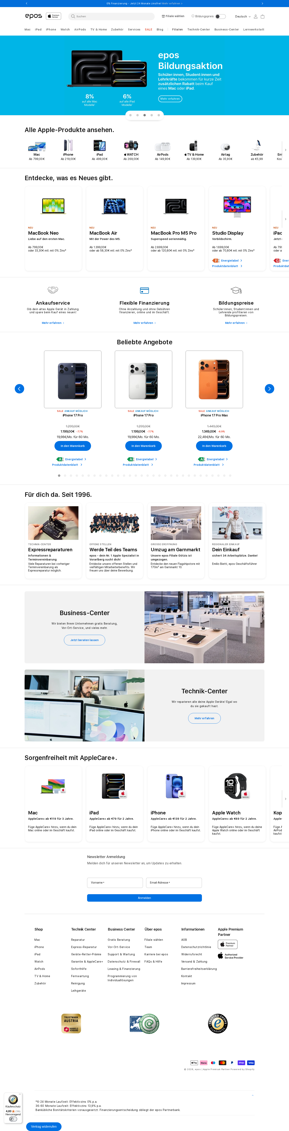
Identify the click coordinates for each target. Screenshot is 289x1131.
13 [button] (130, 476)
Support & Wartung (121, 954)
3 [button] (71, 476)
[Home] (34, 16)
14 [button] (136, 476)
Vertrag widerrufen (44, 1126)
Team (148, 947)
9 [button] (106, 476)
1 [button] (59, 476)
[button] (28, 29)
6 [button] (88, 476)
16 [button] (147, 476)
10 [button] (112, 476)
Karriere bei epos (156, 954)
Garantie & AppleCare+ (87, 961)
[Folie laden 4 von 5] (151, 115)
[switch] (13, 1119)
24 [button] (195, 476)
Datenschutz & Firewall (124, 961)
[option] (37, 150)
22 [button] (183, 476)
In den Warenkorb (73, 445)
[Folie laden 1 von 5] (130, 115)
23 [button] (189, 476)
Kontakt (186, 976)
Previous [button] (27, 4)
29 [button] (224, 476)
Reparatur (78, 939)
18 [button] (159, 476)
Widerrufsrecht (191, 954)
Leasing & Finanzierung (124, 968)
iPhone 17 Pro (73, 415)
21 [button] (177, 476)
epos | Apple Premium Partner (212, 1069)
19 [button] (165, 476)
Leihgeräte (78, 990)
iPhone (39, 947)
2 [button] (65, 476)
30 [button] (230, 476)
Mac (37, 939)
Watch (38, 961)
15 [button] (142, 476)
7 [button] (94, 476)
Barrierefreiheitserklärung (199, 968)
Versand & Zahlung (194, 961)
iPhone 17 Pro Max (214, 415)
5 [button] (83, 476)
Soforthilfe (79, 968)
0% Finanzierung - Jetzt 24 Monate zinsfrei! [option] (144, 3)
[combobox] (111, 16)
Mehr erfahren (170, 98)
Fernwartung (80, 976)
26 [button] (206, 476)
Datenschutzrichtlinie (196, 947)
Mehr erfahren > (172, 3)
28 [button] (218, 476)
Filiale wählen (153, 939)
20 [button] (171, 476)
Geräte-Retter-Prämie (86, 954)
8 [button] (100, 476)
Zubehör (40, 983)
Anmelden (144, 897)
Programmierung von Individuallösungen (122, 978)
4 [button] (77, 476)
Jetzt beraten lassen (84, 640)
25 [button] (200, 476)
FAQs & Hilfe (153, 961)
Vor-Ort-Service (119, 947)
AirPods (39, 968)
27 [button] (212, 476)
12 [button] (124, 476)
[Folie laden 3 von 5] (144, 115)
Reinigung (78, 983)
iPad (37, 954)
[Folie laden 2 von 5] (137, 115)
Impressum (188, 983)
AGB (184, 939)
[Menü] (19, 1095)
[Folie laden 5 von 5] (158, 115)
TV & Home (42, 976)
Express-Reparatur (84, 947)
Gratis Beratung (119, 939)
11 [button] (118, 476)
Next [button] (262, 4)
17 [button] (153, 476)
